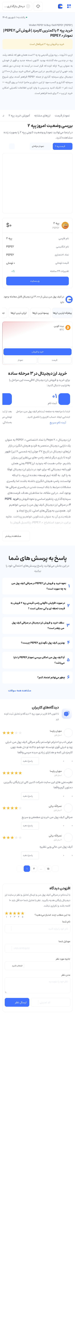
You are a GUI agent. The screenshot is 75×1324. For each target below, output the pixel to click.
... (41, 869)
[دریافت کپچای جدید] (34, 1002)
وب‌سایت (35, 281)
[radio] (6, 914)
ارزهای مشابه (42, 115)
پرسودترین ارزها (40, 313)
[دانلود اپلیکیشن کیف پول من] (38, 6)
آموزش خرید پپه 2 (19, 115)
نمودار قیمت (62, 115)
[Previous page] (20, 868)
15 (48, 869)
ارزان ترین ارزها (19, 313)
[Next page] (55, 868)
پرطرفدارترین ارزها (62, 313)
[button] (69, 6)
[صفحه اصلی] (60, 6)
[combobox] (37, 965)
